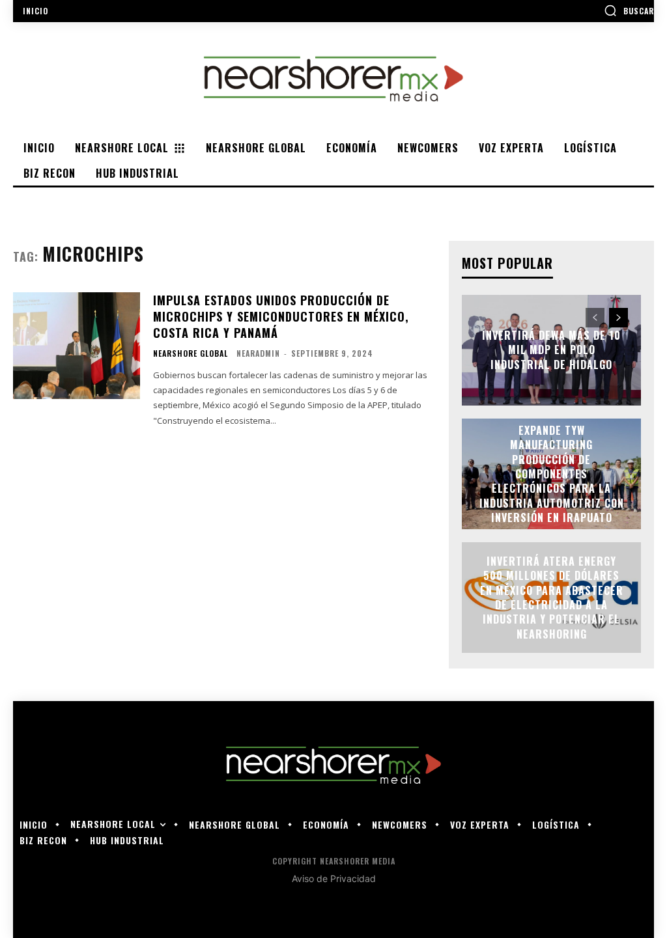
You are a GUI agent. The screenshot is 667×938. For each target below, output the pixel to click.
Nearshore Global (190, 353)
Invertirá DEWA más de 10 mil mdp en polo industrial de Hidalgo (551, 349)
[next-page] (618, 317)
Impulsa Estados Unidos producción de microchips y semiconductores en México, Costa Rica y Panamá (281, 316)
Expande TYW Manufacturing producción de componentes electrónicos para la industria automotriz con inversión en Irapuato (551, 473)
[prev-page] (595, 317)
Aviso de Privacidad (334, 878)
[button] (629, 10)
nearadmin (258, 353)
